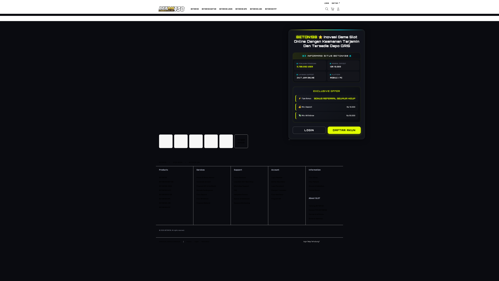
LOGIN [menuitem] (326, 3)
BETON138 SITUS (165, 194)
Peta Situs (205, 242)
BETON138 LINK (165, 203)
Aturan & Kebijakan (316, 186)
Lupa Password (277, 186)
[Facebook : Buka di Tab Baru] (323, 241)
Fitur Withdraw (202, 199)
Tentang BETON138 (316, 206)
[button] (332, 9)
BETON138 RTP (164, 207)
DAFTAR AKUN (344, 130)
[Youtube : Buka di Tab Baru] (338, 241)
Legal (196, 242)
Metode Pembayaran (204, 190)
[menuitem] (194, 9)
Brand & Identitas (316, 219)
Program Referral (203, 203)
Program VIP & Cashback (206, 186)
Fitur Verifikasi (277, 194)
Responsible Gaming (242, 203)
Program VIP (276, 199)
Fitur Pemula (314, 182)
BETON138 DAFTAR (166, 182)
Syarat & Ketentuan (242, 199)
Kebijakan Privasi (241, 194)
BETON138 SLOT (165, 190)
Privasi (189, 242)
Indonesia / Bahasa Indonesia (169, 242)
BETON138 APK (164, 199)
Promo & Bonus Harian (205, 177)
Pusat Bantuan (240, 177)
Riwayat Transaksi (278, 190)
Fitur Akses (313, 177)
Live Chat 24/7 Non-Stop (243, 182)
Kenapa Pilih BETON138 (318, 210)
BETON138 (163, 177)
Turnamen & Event (203, 182)
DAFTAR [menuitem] (335, 3)
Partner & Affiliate (316, 214)
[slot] (171, 9)
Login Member (276, 177)
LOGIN (309, 130)
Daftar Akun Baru (278, 182)
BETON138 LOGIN (165, 186)
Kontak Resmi (314, 190)
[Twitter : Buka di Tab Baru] (328, 241)
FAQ (235, 190)
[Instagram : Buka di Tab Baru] (333, 241)
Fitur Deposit (201, 194)
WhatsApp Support (241, 186)
